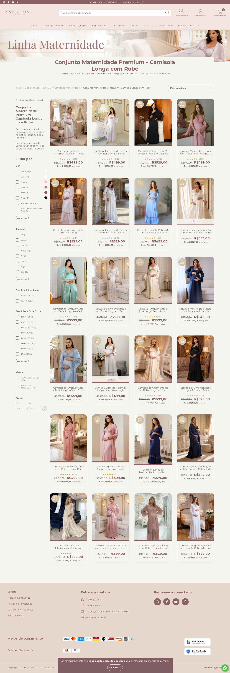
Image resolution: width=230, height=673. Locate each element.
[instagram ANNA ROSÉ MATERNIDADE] (4, 2)
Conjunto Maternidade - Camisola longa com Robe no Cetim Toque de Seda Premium (30, 133)
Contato (12, 591)
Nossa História (15, 615)
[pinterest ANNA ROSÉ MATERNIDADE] (17, 2)
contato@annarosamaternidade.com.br (106, 611)
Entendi (115, 667)
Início (18, 87)
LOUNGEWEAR (76, 25)
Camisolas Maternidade (67, 87)
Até (30, 403)
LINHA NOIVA (99, 25)
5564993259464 (93, 599)
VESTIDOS (119, 25)
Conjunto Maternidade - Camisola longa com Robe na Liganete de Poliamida (30, 146)
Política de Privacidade (20, 603)
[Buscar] (167, 13)
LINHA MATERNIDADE (38, 87)
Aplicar (44, 408)
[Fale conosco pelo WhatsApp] (224, 667)
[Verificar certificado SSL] (197, 642)
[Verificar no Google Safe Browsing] (197, 651)
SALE (133, 25)
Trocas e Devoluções (19, 597)
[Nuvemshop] (212, 669)
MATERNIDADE (52, 25)
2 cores (195, 221)
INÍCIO (34, 25)
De (17, 403)
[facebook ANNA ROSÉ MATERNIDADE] (9, 2)
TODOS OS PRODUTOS (157, 25)
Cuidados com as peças (20, 609)
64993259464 (92, 605)
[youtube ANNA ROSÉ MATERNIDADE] (13, 2)
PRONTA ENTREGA (188, 25)
